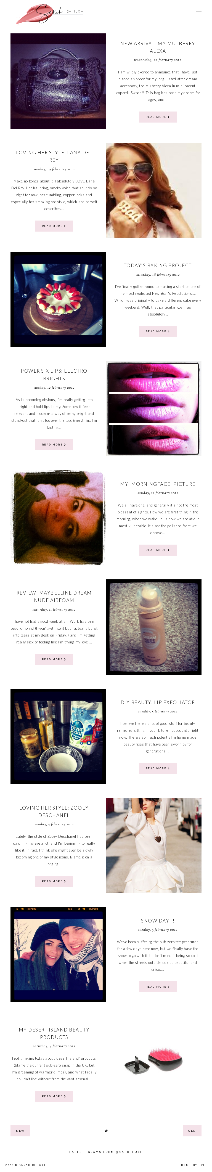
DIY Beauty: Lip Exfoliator (158, 702)
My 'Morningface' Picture (157, 484)
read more (157, 117)
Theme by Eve (192, 1165)
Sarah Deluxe (33, 1165)
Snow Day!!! (158, 921)
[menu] (199, 14)
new (20, 1130)
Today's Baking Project (158, 265)
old (192, 1130)
